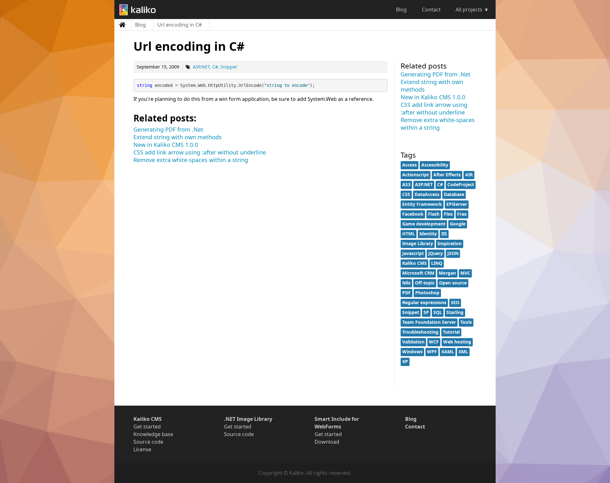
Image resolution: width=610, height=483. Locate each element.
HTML (408, 234)
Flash (433, 214)
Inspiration (449, 243)
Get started (147, 426)
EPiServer (456, 204)
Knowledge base (153, 434)
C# (215, 67)
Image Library (417, 243)
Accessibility (434, 165)
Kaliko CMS (414, 263)
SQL (437, 312)
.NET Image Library (248, 418)
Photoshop (427, 293)
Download (327, 441)
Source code (148, 441)
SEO (455, 302)
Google (457, 224)
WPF (432, 352)
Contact (431, 9)
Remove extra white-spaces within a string (190, 160)
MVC (465, 273)
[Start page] (140, 9)
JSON (452, 253)
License (142, 449)
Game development (423, 224)
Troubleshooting (420, 332)
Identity (428, 234)
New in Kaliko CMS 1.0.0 (165, 144)
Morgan (447, 273)
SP (426, 312)
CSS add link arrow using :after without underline (199, 152)
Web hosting (457, 342)
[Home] (122, 24)
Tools (466, 322)
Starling (455, 312)
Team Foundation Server (429, 322)
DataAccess (427, 194)
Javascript (413, 253)
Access (409, 165)
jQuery (435, 253)
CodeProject (460, 184)
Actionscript (415, 175)
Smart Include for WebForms (337, 422)
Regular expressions (424, 302)
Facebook (413, 214)
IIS (444, 234)
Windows (412, 352)
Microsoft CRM (418, 273)
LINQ (436, 263)
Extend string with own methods (177, 137)
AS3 (406, 184)
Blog (401, 9)
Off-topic (425, 283)
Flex (448, 214)
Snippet (228, 67)
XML (463, 352)
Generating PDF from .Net (168, 129)
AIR (469, 175)
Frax (462, 214)
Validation (413, 342)
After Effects (447, 175)
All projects (469, 9)
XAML (447, 352)
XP (405, 361)
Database (454, 194)
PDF (406, 293)
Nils (406, 283)
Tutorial (451, 332)
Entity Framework (422, 204)
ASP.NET (201, 67)
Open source (453, 283)
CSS (406, 194)
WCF (434, 342)
